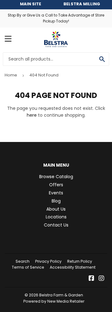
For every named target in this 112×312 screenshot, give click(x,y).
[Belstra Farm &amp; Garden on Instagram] (101, 279)
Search (23, 261)
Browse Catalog (56, 176)
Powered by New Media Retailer (53, 301)
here (32, 115)
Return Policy (79, 261)
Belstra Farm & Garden (61, 295)
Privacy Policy (48, 261)
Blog (56, 201)
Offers (56, 185)
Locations (56, 217)
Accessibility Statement (73, 267)
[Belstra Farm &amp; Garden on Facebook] (91, 279)
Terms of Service (28, 267)
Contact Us (56, 225)
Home (11, 75)
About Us (56, 209)
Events (56, 193)
